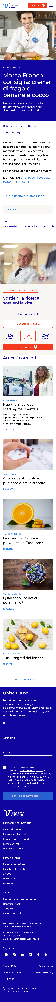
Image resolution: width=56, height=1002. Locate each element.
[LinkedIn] (30, 955)
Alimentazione (12, 67)
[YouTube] (22, 955)
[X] (46, 955)
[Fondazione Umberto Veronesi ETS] (10, 5)
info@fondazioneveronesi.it (24, 939)
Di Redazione (11, 126)
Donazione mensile (28, 323)
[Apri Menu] (50, 6)
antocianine (31, 226)
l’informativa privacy (31, 770)
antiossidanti (12, 226)
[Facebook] (6, 955)
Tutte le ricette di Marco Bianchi (24, 195)
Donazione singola (28, 314)
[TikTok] (38, 955)
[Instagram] (14, 955)
